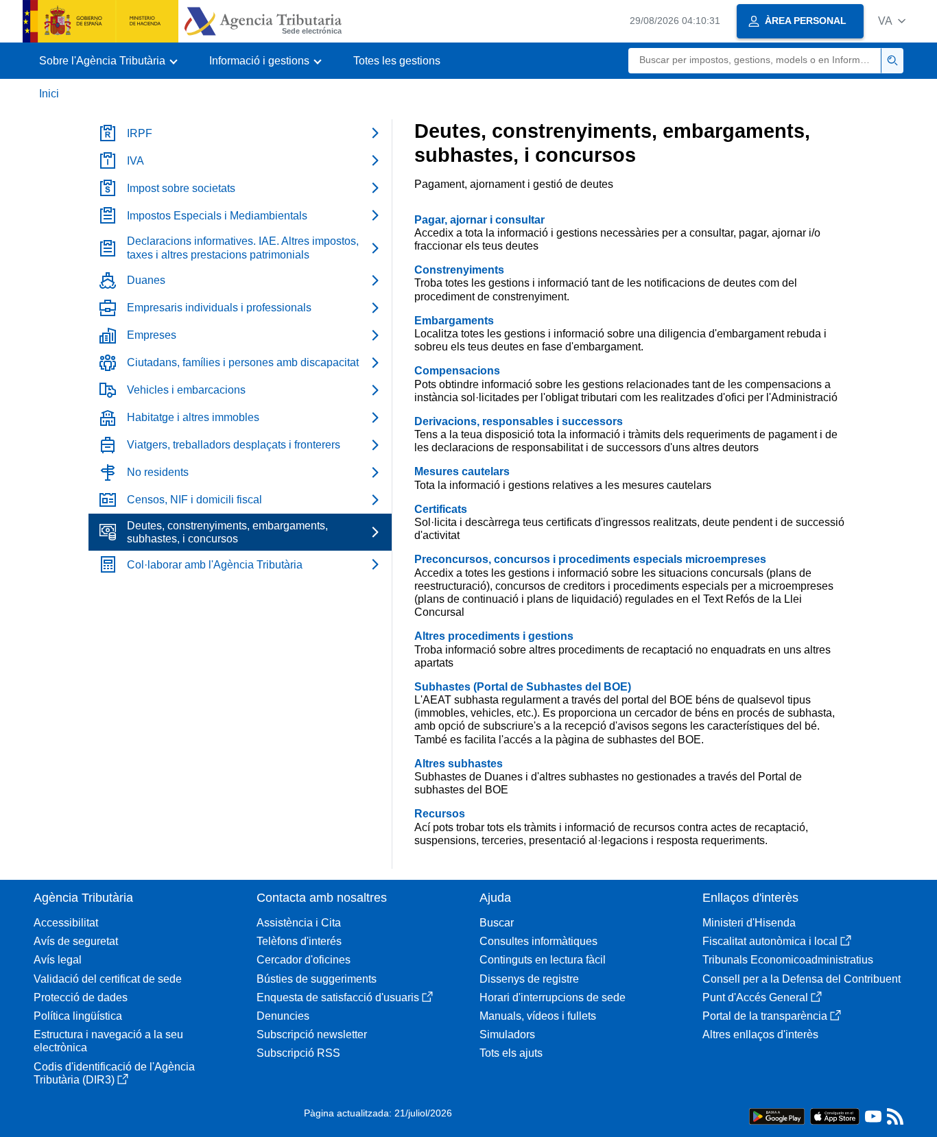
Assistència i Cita (299, 923)
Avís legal (58, 960)
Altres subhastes (458, 763)
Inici (49, 93)
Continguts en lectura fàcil (542, 960)
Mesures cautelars (462, 471)
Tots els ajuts (511, 1053)
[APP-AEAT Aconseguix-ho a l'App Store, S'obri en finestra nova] (834, 1115)
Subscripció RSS (298, 1053)
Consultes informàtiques (538, 941)
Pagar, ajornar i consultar (479, 220)
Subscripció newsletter (312, 1034)
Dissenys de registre (529, 979)
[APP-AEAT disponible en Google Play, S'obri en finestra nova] (777, 1115)
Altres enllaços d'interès (760, 1034)
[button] (891, 20)
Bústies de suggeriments (317, 979)
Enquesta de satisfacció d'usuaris (338, 997)
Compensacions (457, 370)
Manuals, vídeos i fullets (537, 1016)
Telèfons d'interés (299, 941)
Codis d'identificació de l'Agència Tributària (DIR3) (114, 1073)
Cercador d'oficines (304, 960)
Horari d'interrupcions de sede (552, 997)
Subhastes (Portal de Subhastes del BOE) (522, 687)
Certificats (440, 509)
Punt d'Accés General (755, 997)
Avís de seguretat (76, 941)
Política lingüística (78, 1016)
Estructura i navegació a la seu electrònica (108, 1041)
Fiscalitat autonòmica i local (770, 941)
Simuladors (507, 1034)
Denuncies (283, 1016)
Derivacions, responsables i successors (518, 421)
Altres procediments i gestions (493, 636)
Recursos (439, 813)
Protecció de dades (81, 997)
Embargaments (454, 320)
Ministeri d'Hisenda (749, 923)
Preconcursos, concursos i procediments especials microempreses (590, 559)
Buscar (496, 923)
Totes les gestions (396, 61)
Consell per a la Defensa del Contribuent (801, 979)
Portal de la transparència (764, 1016)
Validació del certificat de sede (108, 979)
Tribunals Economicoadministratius (787, 960)
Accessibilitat (66, 923)
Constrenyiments (459, 270)
